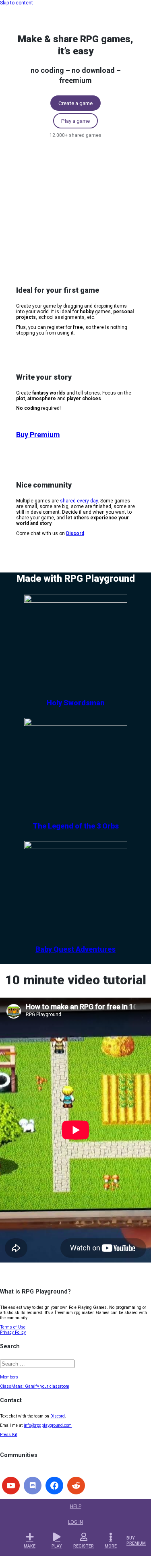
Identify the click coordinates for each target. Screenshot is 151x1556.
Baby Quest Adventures (75, 949)
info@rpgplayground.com (48, 1425)
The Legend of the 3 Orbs (76, 826)
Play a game (75, 121)
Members (9, 1377)
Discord (57, 1416)
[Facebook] (54, 1485)
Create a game (75, 103)
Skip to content (16, 3)
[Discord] (32, 1485)
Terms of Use (12, 1327)
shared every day (79, 501)
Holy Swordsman (76, 702)
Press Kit (8, 1434)
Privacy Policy (13, 1332)
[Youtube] (11, 1485)
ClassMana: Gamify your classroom (34, 1386)
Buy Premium (38, 434)
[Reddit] (76, 1485)
